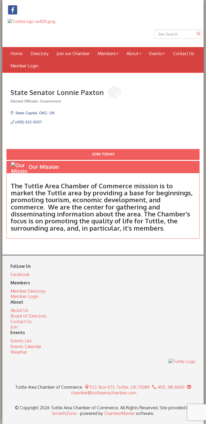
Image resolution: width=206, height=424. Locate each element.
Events (155, 53)
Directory (40, 53)
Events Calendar (25, 346)
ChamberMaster (119, 413)
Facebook (20, 274)
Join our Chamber (73, 53)
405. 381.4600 (170, 387)
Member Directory (28, 291)
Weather (18, 352)
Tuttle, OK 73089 (120, 387)
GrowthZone (64, 413)
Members (107, 53)
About (132, 53)
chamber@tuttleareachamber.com (103, 392)
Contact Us (183, 53)
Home (16, 53)
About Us (19, 310)
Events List (21, 340)
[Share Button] (114, 92)
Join (14, 327)
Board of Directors (28, 316)
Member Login (24, 65)
